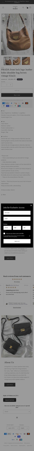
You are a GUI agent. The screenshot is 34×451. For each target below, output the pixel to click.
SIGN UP (17, 241)
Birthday (5, 224)
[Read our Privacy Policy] (30, 236)
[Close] (31, 205)
